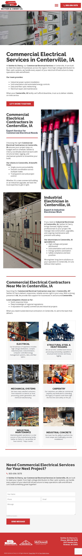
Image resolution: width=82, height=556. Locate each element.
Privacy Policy (32, 553)
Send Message (18, 521)
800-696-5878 (72, 540)
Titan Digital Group (44, 553)
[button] (56, 5)
